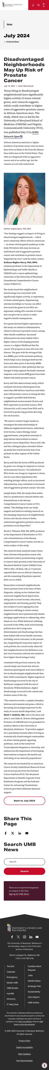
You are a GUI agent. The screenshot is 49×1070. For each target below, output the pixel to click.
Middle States (34, 981)
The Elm (10, 966)
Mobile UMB (12, 982)
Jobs (30, 975)
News (9, 24)
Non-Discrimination (24, 1060)
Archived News (12, 42)
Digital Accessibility (24, 1047)
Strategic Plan (34, 986)
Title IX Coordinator (25, 1022)
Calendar (11, 971)
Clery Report (34, 997)
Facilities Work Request (34, 968)
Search (24, 871)
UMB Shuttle (12, 988)
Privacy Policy (24, 1041)
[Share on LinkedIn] (19, 834)
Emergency (12, 977)
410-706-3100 (28, 958)
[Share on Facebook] (5, 834)
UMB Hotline (33, 1002)
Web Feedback (24, 1054)
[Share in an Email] (26, 834)
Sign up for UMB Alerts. (19, 894)
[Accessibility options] (44, 1065)
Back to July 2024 (24, 800)
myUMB (10, 993)
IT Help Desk (12, 1004)
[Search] (38, 5)
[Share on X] (12, 834)
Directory (11, 999)
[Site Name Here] (12, 4)
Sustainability (34, 991)
